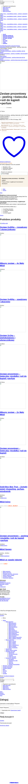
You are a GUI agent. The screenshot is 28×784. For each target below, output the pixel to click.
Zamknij (2, 615)
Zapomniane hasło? (16, 710)
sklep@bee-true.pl (4, 599)
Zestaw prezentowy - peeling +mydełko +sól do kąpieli (14, 53)
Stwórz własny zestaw (8, 575)
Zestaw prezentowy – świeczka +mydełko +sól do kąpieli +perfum (13, 376)
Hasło (4, 707)
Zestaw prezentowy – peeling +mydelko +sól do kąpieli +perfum (14, 538)
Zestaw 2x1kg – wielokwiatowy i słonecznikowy (7, 337)
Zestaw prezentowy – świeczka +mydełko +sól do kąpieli (13, 450)
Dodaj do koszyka (4, 118)
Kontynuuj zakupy (4, 725)
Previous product (4, 49)
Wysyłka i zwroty (4, 584)
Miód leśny (5, 502)
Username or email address (10, 703)
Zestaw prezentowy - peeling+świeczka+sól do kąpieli (13, 60)
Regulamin (3, 581)
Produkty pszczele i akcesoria (10, 574)
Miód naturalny (6, 571)
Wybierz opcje (14, 782)
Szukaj (2, 3)
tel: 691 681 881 (4, 600)
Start (1, 45)
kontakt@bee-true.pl (5, 598)
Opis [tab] (4, 189)
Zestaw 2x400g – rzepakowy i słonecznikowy (13, 228)
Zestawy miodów (7, 576)
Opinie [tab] (4, 190)
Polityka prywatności (5, 583)
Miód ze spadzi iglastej (11, 560)
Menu (1, 22)
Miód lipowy (6, 549)
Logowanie (3, 586)
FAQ (1, 585)
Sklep (3, 45)
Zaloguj (2, 712)
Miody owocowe (7, 572)
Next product (3, 56)
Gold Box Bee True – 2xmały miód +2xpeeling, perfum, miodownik (13, 489)
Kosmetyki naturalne (10, 45)
